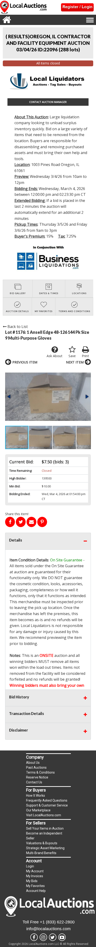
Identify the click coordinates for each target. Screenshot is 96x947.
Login (30, 866)
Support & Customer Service (47, 805)
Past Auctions (36, 767)
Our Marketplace (38, 810)
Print (85, 356)
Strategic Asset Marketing (45, 848)
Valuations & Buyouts (41, 843)
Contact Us (34, 782)
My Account (35, 871)
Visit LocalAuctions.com (43, 815)
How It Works (35, 795)
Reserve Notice (37, 777)
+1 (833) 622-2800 (57, 922)
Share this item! (16, 514)
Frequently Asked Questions (46, 800)
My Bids (32, 881)
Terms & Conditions (40, 772)
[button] (48, 396)
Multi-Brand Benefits (41, 853)
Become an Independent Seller (44, 835)
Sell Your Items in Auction (45, 828)
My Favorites (35, 886)
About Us (33, 762)
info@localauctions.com (48, 928)
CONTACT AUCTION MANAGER (48, 102)
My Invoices (34, 876)
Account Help (36, 891)
